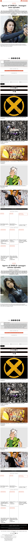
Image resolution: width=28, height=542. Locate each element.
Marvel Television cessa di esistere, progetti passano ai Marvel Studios (4, 224)
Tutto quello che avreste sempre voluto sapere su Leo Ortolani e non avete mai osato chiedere (5, 258)
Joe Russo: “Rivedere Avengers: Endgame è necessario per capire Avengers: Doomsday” (12, 142)
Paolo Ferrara (21, 242)
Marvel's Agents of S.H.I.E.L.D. (11, 70)
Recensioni (3, 229)
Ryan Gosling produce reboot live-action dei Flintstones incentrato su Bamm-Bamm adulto (13, 186)
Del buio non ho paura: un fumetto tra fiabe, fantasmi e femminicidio (23, 241)
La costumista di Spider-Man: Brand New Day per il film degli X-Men (13, 117)
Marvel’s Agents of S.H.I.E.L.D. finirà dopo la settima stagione (13, 224)
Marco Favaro (3, 260)
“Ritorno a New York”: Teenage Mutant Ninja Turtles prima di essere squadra (14, 257)
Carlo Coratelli (17, 9)
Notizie (14, 3)
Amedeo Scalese (12, 259)
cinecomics (20, 70)
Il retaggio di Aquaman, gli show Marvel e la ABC (23, 225)
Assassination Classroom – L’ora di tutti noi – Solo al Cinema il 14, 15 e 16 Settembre (13, 162)
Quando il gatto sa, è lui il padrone (14, 240)
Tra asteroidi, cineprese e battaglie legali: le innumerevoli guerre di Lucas (5, 241)
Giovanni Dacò (12, 241)
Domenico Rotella (3, 243)
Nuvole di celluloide (21, 214)
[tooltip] (12, 58)
